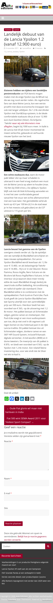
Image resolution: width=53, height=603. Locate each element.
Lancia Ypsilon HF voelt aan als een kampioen (21, 569)
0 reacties (38, 48)
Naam (8, 478)
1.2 (5, 51)
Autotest (8, 30)
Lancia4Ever (27, 48)
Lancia (16, 30)
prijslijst (15, 51)
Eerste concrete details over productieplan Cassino (24, 577)
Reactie (8, 441)
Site (6, 508)
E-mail (8, 493)
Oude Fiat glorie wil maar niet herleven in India (23, 410)
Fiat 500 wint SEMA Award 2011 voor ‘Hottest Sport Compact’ (25, 420)
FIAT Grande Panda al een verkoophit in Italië (21, 573)
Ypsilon (22, 51)
